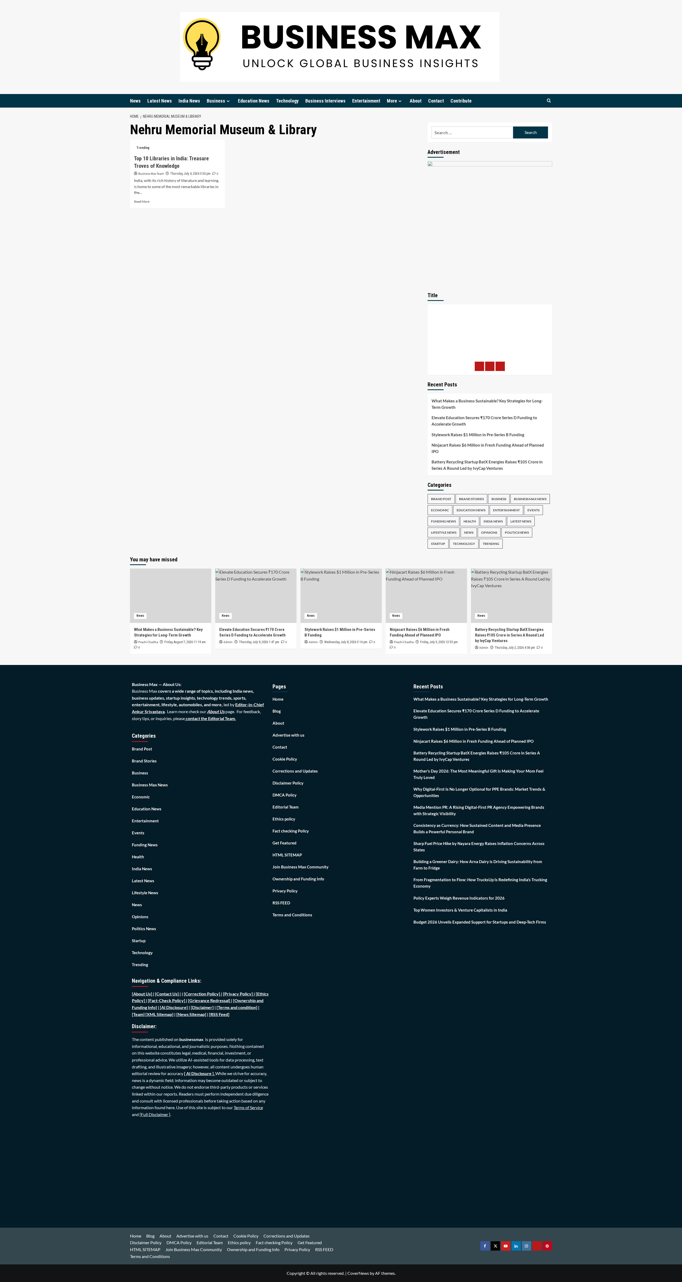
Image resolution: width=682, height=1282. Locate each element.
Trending (142, 148)
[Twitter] (489, 366)
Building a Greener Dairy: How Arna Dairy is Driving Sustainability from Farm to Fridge (477, 864)
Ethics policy (284, 818)
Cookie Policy (285, 759)
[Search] (549, 100)
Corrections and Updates (295, 771)
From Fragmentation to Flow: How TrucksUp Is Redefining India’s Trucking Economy (480, 882)
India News (189, 101)
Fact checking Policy (291, 830)
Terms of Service (248, 1107)
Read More (141, 201)
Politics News (517, 532)
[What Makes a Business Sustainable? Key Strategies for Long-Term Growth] (170, 596)
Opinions (489, 532)
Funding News (443, 521)
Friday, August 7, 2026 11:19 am (185, 642)
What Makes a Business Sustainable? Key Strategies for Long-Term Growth (487, 404)
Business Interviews (325, 101)
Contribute (461, 101)
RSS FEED (281, 902)
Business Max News (530, 499)
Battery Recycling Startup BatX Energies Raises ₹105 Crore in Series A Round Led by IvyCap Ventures (487, 465)
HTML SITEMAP (287, 854)
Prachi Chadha (148, 642)
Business (216, 101)
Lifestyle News (443, 532)
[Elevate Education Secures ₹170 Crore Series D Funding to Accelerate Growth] (256, 596)
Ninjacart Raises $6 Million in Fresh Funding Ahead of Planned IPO (488, 448)
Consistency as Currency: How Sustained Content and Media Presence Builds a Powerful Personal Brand (477, 828)
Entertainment (366, 101)
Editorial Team (286, 807)
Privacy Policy (285, 890)
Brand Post (441, 499)
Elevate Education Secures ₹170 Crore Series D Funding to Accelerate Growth (484, 420)
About (415, 101)
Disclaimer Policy (288, 783)
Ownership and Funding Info (298, 878)
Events (533, 510)
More (392, 101)
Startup (438, 544)
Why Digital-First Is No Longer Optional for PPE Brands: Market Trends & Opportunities (479, 792)
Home (278, 699)
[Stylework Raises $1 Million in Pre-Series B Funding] (341, 596)
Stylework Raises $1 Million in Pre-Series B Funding (478, 434)
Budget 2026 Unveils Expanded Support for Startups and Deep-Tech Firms (479, 922)
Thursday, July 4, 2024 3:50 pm (190, 173)
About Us (216, 711)
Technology (287, 101)
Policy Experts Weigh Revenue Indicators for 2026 (459, 898)
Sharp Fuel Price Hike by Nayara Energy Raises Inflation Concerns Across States (479, 846)
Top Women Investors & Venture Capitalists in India (460, 910)
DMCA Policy (285, 795)
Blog (277, 711)
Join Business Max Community (300, 866)
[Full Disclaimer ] (155, 1114)
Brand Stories (471, 499)
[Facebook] (479, 366)
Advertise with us (289, 735)
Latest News (159, 101)
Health (470, 521)
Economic (440, 510)
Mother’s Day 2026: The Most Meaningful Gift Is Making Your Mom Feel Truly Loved (478, 774)
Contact (436, 101)
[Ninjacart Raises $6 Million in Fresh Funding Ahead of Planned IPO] (426, 596)
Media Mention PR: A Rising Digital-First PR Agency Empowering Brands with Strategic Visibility (478, 810)
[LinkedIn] (500, 366)
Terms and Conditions (292, 914)
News (135, 101)
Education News (253, 101)
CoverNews (358, 1273)
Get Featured (285, 842)
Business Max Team (151, 174)
